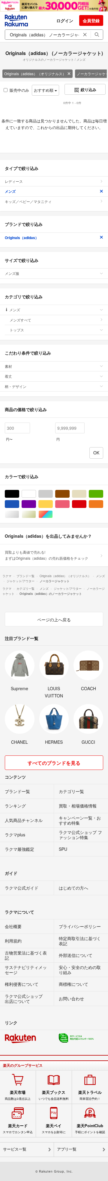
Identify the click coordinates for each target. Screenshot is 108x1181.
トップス (17, 329)
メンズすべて (20, 319)
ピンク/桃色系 (69, 504)
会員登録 (91, 20)
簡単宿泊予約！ (90, 1095)
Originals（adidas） (22, 237)
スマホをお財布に (54, 1129)
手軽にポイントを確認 (90, 1129)
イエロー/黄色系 (52, 504)
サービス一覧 (14, 1149)
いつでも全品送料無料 (54, 1095)
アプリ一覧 (66, 1149)
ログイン (64, 20)
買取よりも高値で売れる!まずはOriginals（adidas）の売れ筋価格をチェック (46, 555)
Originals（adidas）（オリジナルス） (35, 73)
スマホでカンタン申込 (18, 1129)
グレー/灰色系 (52, 494)
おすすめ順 (44, 90)
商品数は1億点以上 (18, 1095)
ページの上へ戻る (54, 620)
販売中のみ (19, 90)
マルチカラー (52, 514)
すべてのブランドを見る (54, 762)
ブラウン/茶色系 (69, 494)
